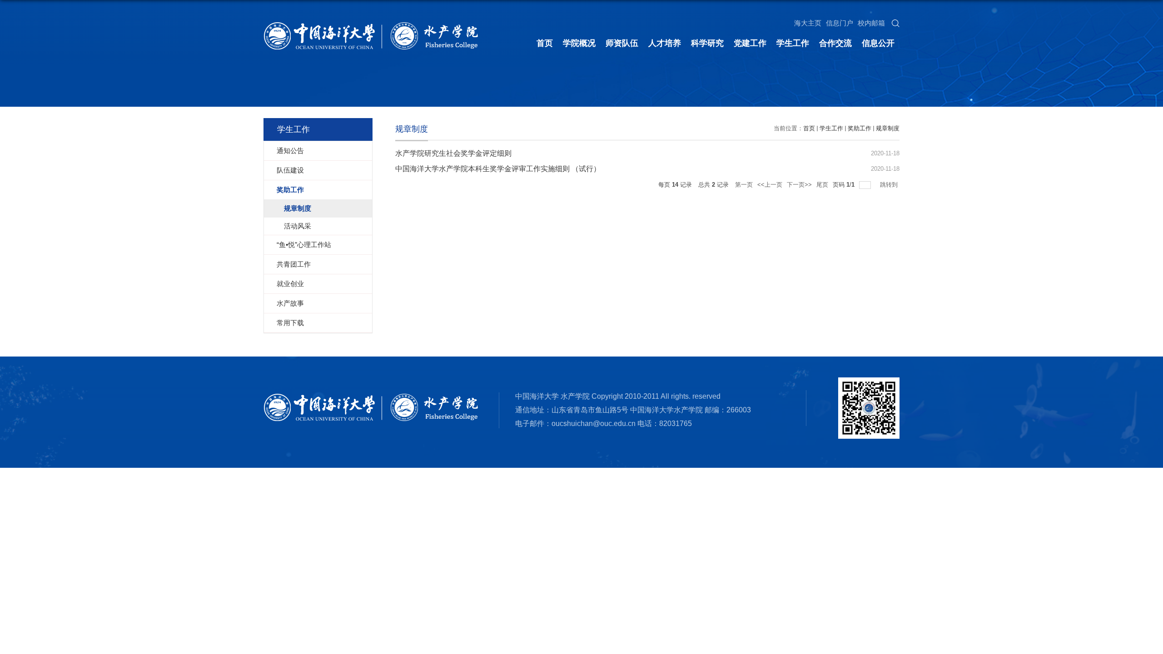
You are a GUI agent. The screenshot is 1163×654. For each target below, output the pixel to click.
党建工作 (750, 43)
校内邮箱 (871, 23)
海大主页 (807, 23)
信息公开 (878, 43)
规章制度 (888, 128)
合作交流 (835, 43)
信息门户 (839, 23)
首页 (545, 43)
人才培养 (664, 43)
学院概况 (579, 43)
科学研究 (707, 43)
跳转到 (890, 184)
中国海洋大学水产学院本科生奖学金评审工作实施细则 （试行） (498, 169)
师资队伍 (622, 43)
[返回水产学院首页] (371, 24)
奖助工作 (859, 128)
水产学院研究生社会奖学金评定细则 (453, 153)
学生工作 (792, 43)
